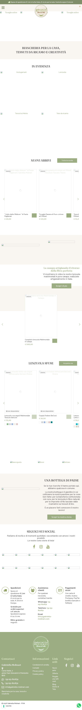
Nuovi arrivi (54, 669)
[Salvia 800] (51, 422)
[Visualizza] (34, 417)
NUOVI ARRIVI (41, 160)
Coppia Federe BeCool (48, 416)
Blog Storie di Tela (55, 686)
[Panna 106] (14, 424)
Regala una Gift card (55, 678)
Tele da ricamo (61, 143)
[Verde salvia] (7, 424)
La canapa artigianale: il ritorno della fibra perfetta (61, 269)
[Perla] (10, 424)
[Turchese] (77, 424)
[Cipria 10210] (17, 424)
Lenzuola (61, 101)
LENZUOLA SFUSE (41, 363)
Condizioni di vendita (41, 665)
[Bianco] (5, 424)
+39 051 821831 (11, 679)
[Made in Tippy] (76, 703)
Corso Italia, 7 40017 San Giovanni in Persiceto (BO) (15, 673)
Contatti (36, 668)
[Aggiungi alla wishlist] (34, 172)
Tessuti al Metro (20, 143)
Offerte (55, 673)
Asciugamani (20, 101)
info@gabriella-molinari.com (17, 687)
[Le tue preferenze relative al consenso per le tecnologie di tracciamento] (4, 706)
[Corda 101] (77, 426)
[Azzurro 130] (12, 424)
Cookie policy (38, 674)
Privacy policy (38, 671)
